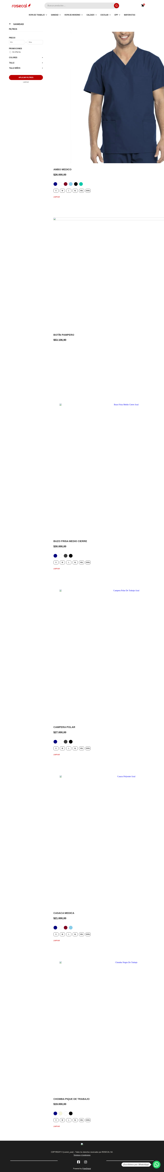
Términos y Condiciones (82, 1155)
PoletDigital (86, 1169)
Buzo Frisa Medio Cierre (70, 541)
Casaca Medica (63, 913)
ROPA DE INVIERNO (72, 15)
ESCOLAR (104, 15)
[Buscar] (116, 5)
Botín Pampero (63, 334)
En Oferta (16, 52)
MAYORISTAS (129, 15)
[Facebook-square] (78, 1162)
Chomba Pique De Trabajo (71, 1099)
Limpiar (56, 197)
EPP (116, 15)
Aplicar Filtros (26, 77)
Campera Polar (64, 727)
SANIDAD (54, 15)
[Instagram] (85, 1162)
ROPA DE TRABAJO (37, 15)
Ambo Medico (62, 169)
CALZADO (90, 15)
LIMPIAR (26, 82)
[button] (156, 1164)
